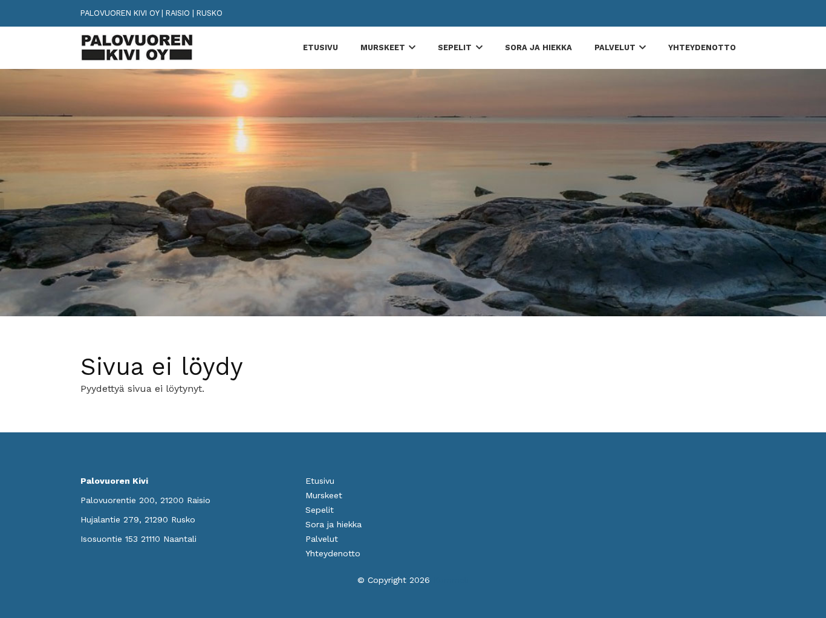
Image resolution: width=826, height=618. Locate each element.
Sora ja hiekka (538, 47)
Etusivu (320, 47)
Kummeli (451, 580)
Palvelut (615, 47)
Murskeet (382, 47)
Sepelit (455, 47)
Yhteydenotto (702, 47)
